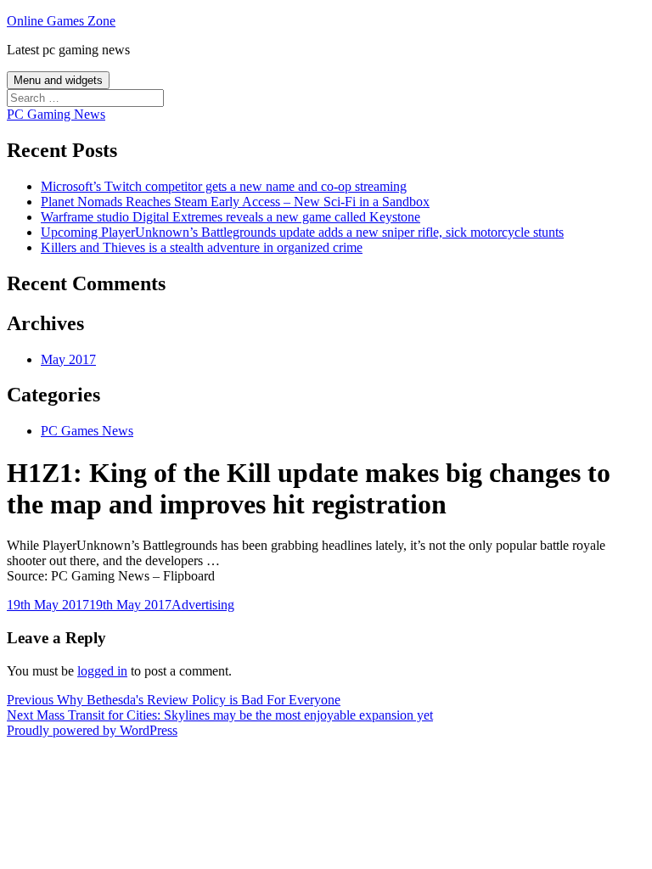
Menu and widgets (58, 80)
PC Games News (87, 430)
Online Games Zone (61, 21)
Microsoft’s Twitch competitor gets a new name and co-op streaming (224, 186)
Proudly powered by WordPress (92, 730)
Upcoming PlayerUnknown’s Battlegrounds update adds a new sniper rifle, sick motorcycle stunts (302, 232)
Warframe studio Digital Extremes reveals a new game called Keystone (230, 217)
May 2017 (68, 359)
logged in (102, 671)
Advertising (202, 604)
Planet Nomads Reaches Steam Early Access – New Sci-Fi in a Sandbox (235, 201)
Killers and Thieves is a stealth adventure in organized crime (202, 247)
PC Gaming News (56, 114)
